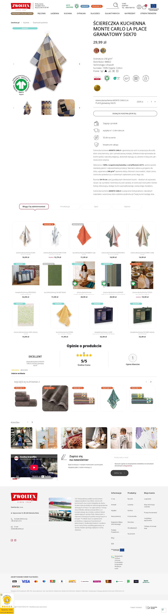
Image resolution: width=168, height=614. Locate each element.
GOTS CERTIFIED (69, 6)
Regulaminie (128, 466)
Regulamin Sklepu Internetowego (117, 523)
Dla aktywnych (112, 13)
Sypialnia (81, 13)
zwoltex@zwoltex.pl (17, 529)
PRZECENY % (96, 6)
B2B (112, 544)
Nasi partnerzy (116, 516)
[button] (79, 64)
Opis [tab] (96, 206)
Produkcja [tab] (65, 206)
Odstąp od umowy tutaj (150, 527)
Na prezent (130, 13)
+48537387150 (130, 8)
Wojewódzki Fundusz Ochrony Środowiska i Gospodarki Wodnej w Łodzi (119, 562)
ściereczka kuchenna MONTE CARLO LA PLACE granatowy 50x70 (112, 101)
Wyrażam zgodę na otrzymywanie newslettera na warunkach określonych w (134, 465)
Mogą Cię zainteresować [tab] (34, 206)
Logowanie (147, 499)
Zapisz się (118, 473)
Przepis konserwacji (150, 513)
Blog (112, 538)
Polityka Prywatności (115, 531)
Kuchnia (68, 13)
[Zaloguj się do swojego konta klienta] (138, 7)
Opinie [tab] (127, 206)
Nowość (85, 6)
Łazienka (55, 13)
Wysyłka (113, 510)
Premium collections (22, 13)
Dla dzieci (95, 13)
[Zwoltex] (37, 6)
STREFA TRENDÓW (148, 13)
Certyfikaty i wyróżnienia (148, 519)
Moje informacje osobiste (149, 506)
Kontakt (125, 6)
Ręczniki (42, 13)
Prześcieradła (132, 516)
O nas (124, 4)
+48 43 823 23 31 (16, 521)
